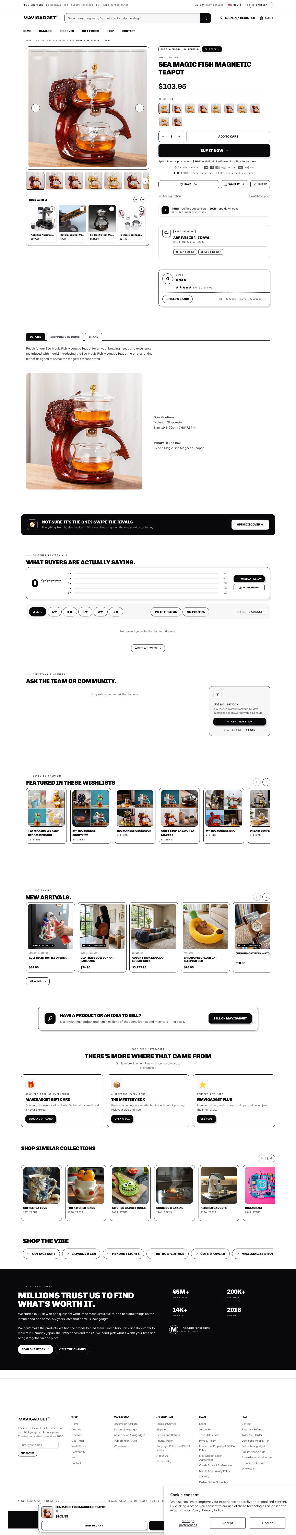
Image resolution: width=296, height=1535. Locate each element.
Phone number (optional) (111, 736)
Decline (267, 1523)
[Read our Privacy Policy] (201, 767)
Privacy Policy (212, 1510)
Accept (227, 1523)
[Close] (204, 690)
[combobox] (103, 746)
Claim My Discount (148, 788)
